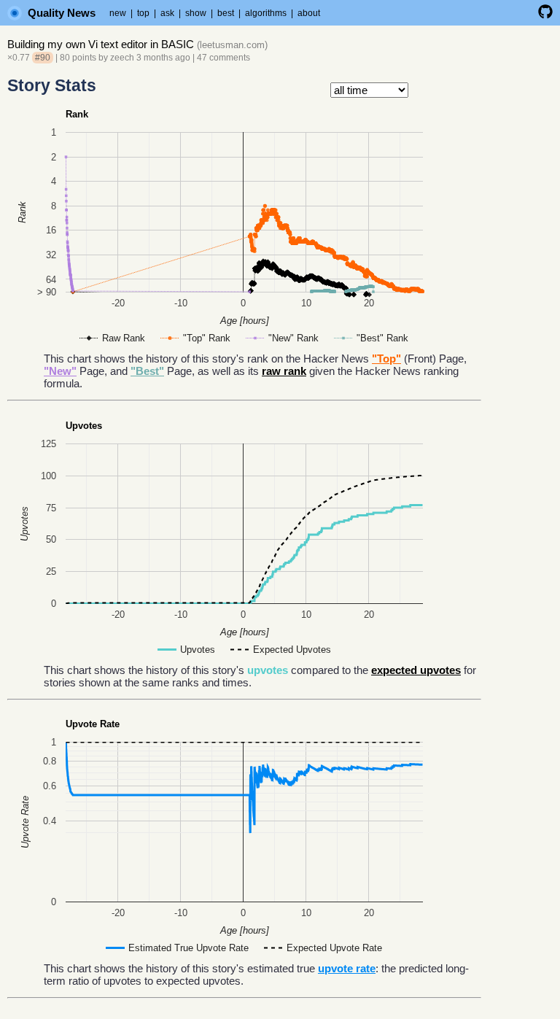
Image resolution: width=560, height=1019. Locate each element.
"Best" (147, 371)
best (225, 13)
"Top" (386, 358)
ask (167, 13)
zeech (122, 58)
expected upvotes (416, 670)
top (143, 13)
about (309, 13)
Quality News (62, 13)
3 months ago (163, 58)
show (195, 13)
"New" (60, 371)
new (117, 13)
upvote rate (347, 968)
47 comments (223, 58)
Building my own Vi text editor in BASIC (100, 44)
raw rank (284, 371)
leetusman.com (232, 44)
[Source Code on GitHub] (545, 16)
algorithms (266, 13)
